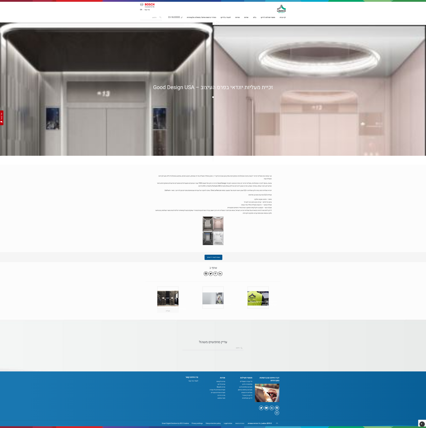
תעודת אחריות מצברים (218, 392)
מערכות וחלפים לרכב (245, 387)
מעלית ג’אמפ (179, 308)
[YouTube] (266, 408)
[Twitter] (261, 408)
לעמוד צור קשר (193, 381)
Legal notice (228, 423)
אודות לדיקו (221, 384)
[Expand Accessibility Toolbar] (422, 424)
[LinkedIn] (271, 408)
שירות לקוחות (220, 381)
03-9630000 (174, 17)
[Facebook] (277, 408)
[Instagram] (277, 413)
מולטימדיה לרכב (247, 384)
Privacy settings (197, 423)
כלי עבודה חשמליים (246, 381)
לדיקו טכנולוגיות (247, 398)
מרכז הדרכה (221, 395)
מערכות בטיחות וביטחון (245, 390)
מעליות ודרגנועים (247, 392)
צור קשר (147, 10)
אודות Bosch (221, 387)
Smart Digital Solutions (170, 423)
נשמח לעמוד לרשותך (213, 257)
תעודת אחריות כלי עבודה (217, 390)
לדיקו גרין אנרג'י (247, 395)
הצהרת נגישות (239, 423)
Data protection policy (213, 423)
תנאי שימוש (221, 398)
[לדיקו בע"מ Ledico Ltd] (281, 8)
